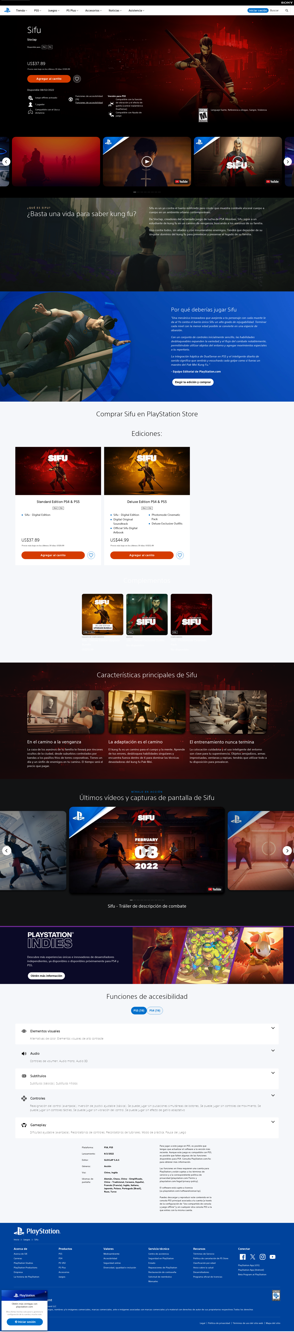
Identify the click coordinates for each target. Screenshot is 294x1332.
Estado (151, 1263)
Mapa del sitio (273, 1323)
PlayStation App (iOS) (248, 1265)
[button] (89, 102)
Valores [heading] (109, 1249)
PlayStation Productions (25, 1267)
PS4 (60, 1258)
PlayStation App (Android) (251, 1269)
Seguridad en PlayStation (161, 1258)
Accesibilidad (110, 1258)
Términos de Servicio (203, 1253)
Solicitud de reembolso (160, 1276)
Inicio (16, 1239)
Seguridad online (112, 1263)
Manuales (153, 1281)
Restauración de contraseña (162, 1272)
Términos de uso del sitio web (248, 1323)
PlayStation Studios (23, 1263)
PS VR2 (62, 1263)
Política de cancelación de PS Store (210, 1258)
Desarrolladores (201, 1272)
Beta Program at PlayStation (252, 1274)
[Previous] (6, 161)
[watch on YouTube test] (181, 181)
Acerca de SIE (20, 1253)
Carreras (18, 1258)
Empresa (18, 1272)
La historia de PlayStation (26, 1276)
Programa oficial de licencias (207, 1276)
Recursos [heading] (199, 1249)
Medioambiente (111, 1253)
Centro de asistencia (158, 1253)
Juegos (52, 10)
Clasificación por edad (204, 1263)
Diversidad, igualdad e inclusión (120, 1267)
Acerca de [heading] (20, 1249)
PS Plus (71, 10)
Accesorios (92, 10)
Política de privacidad (219, 1323)
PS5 (36, 10)
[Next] (288, 161)
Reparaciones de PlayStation (162, 1267)
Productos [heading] (65, 1249)
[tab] (139, 1010)
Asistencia (135, 10)
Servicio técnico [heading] (158, 1249)
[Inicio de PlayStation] (7, 10)
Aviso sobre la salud (203, 1267)
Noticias (114, 10)
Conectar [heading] (244, 1249)
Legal (202, 1323)
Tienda (20, 10)
